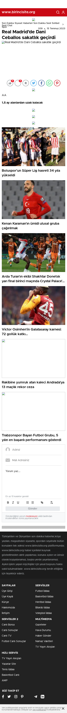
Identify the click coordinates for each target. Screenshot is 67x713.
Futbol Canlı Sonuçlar (14, 641)
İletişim (6, 613)
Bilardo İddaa (42, 607)
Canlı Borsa (8, 625)
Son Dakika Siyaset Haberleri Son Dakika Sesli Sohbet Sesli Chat (30, 24)
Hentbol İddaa (43, 602)
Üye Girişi (7, 591)
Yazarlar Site (9, 664)
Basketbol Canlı (10, 675)
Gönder (32, 508)
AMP (5, 680)
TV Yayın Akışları (45, 647)
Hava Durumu (43, 630)
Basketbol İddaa (44, 596)
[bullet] (32, 502)
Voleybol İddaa (43, 613)
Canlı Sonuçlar (10, 630)
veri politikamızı (39, 710)
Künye (5, 602)
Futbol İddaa (42, 591)
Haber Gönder (43, 636)
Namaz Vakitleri (44, 641)
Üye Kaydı (7, 596)
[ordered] (27, 502)
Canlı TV (6, 636)
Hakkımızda (8, 607)
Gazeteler (40, 625)
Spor (4, 27)
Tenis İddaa (8, 669)
